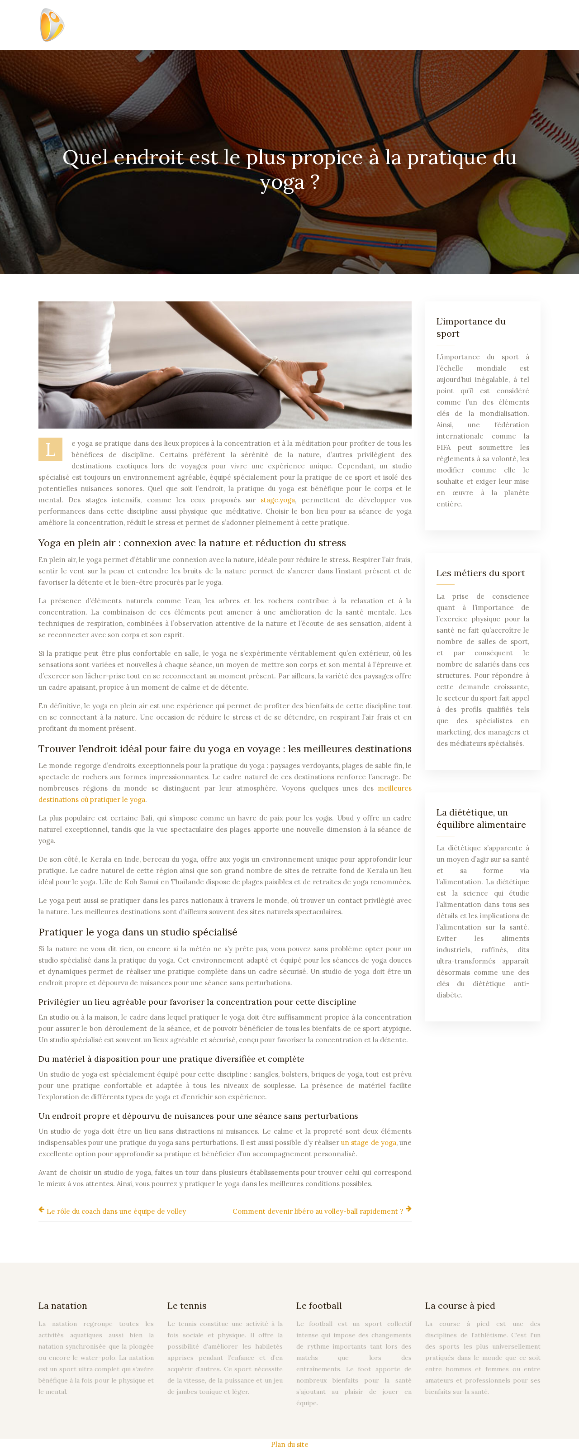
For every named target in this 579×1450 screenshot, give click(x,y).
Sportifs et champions (466, 24)
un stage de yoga (368, 1142)
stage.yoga (278, 500)
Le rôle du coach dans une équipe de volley (116, 1211)
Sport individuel (225, 24)
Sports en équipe (155, 24)
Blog (526, 24)
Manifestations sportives (370, 24)
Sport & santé (290, 24)
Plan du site (289, 1444)
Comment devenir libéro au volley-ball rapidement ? (318, 1211)
